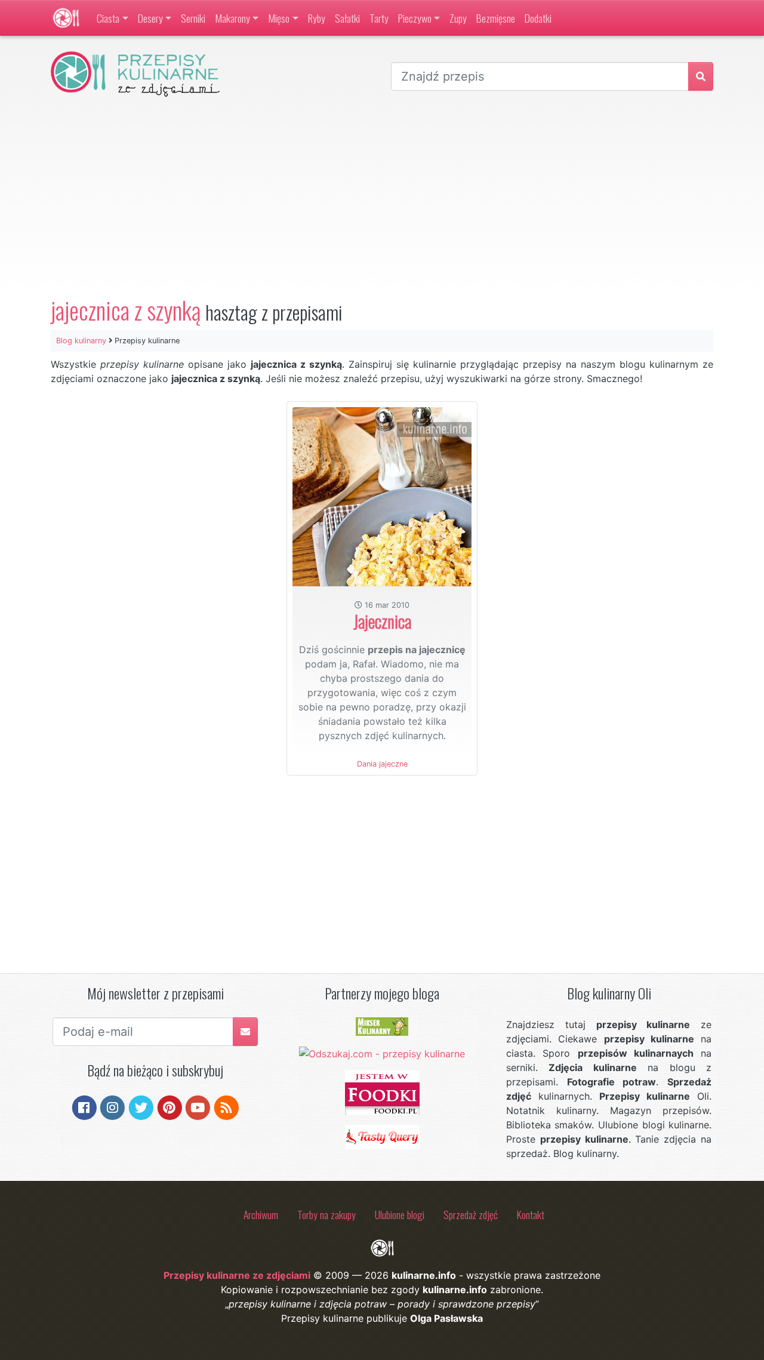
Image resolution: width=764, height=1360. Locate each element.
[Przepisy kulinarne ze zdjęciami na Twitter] (141, 1106)
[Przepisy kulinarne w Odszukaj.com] (382, 1053)
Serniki (193, 18)
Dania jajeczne (382, 763)
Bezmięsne (495, 18)
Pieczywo (415, 18)
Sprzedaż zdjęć (470, 1214)
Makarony (232, 18)
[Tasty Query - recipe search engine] (382, 1136)
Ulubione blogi (399, 1214)
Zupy (458, 18)
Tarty (379, 18)
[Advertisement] (382, 196)
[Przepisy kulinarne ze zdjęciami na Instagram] (112, 1106)
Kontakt (530, 1214)
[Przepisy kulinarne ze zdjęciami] (66, 18)
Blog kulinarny (81, 340)
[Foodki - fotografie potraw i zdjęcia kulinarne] (382, 1092)
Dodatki (538, 18)
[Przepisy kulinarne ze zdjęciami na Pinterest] (170, 1106)
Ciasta (108, 18)
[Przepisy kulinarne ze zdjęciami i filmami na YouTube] (198, 1106)
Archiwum (261, 1214)
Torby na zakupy (326, 1214)
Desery (150, 18)
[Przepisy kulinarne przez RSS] (226, 1106)
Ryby (316, 18)
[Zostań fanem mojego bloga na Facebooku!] (84, 1106)
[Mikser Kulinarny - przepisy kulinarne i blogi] (382, 1026)
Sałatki (347, 18)
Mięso (278, 18)
